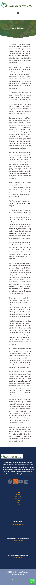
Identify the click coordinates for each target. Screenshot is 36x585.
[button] (18, 13)
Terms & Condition (27, 579)
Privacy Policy (7, 579)
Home (18, 492)
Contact (18, 504)
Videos (18, 500)
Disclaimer (16, 579)
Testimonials (18, 498)
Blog (18, 502)
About (18, 494)
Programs (18, 496)
